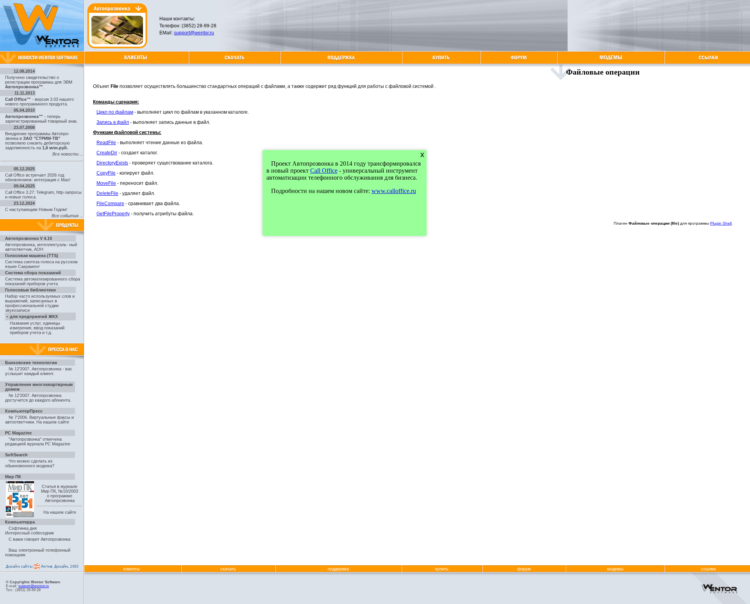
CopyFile (106, 173)
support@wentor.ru (194, 33)
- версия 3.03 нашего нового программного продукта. (39, 101)
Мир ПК (13, 476)
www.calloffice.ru (393, 191)
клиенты (131, 568)
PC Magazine (18, 433)
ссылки (708, 568)
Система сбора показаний (33, 272)
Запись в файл (112, 122)
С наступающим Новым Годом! (36, 209)
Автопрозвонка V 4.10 (28, 238)
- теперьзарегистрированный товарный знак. (41, 118)
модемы (615, 568)
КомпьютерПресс (24, 411)
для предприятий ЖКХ (34, 316)
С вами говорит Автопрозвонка (39, 539)
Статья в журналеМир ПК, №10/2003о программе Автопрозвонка (59, 493)
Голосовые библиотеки (30, 290)
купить (441, 568)
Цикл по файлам (114, 112)
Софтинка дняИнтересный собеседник (29, 530)
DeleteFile (107, 193)
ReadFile (106, 142)
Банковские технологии (31, 362)
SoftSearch (16, 454)
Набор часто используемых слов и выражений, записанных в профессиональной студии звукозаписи (40, 303)
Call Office (324, 170)
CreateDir (106, 152)
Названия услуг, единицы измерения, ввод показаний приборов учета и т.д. (37, 328)
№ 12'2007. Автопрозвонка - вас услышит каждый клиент (38, 371)
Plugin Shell (721, 223)
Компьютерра (20, 522)
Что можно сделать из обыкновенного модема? (29, 463)
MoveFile (106, 183)
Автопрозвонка (20, 244)
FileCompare (110, 203)
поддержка (338, 568)
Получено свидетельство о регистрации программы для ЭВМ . (38, 82)
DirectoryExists (112, 163)
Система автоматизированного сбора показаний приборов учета (42, 281)
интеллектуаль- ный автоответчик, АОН (41, 247)
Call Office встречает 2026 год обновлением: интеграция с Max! (37, 177)
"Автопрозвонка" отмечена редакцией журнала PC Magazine (37, 441)
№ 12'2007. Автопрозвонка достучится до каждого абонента (37, 397)
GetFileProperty (113, 213)
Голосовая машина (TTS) (31, 255)
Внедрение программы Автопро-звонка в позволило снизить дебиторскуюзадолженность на (37, 140)
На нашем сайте (52, 422)
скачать (228, 568)
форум (524, 568)
